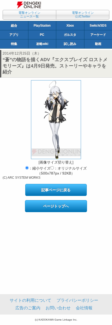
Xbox (70, 25)
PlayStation (42, 25)
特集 (14, 44)
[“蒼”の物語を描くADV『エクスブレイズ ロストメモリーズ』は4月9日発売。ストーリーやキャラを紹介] (56, 119)
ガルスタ (70, 35)
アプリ (14, 35)
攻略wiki (42, 44)
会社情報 (84, 308)
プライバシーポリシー (77, 300)
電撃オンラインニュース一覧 (29, 14)
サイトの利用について (30, 300)
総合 (14, 25)
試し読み (70, 44)
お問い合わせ (58, 308)
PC (42, 35)
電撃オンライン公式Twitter (83, 14)
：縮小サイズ (40, 168)
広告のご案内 (27, 308)
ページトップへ (56, 206)
